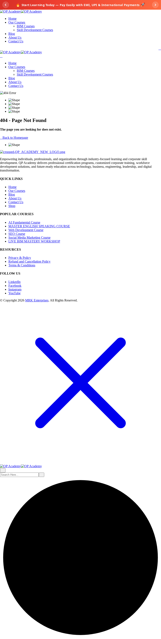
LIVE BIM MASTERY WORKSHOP (34, 241)
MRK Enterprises (36, 300)
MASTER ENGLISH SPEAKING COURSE (39, 226)
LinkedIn (14, 282)
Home (12, 18)
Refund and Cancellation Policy (29, 261)
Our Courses (16, 22)
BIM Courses (26, 26)
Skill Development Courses (35, 30)
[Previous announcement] (6, 5)
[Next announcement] (155, 5)
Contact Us (15, 41)
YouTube (14, 293)
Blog (11, 33)
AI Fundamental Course (24, 222)
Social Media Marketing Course (29, 237)
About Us (14, 37)
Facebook (14, 285)
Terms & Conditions (21, 265)
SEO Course (16, 234)
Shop (11, 206)
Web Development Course (25, 230)
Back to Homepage (15, 137)
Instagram (14, 289)
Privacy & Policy (19, 257)
